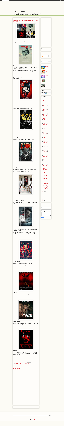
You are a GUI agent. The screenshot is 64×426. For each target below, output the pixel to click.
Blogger (34, 419)
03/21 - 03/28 (45, 154)
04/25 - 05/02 (45, 147)
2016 (43, 195)
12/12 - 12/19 (45, 106)
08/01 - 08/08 (45, 129)
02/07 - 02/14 (45, 161)
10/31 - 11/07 (45, 113)
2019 (43, 191)
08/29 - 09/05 (45, 124)
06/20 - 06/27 (45, 137)
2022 (43, 101)
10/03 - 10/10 (45, 118)
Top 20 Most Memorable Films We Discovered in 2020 (45, 175)
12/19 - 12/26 (45, 105)
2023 (43, 100)
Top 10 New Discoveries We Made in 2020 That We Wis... (45, 179)
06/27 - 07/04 (45, 136)
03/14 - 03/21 (45, 155)
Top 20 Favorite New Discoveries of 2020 (45, 183)
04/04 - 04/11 (45, 151)
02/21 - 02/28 (45, 159)
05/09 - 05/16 (45, 145)
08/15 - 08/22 (45, 127)
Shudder (23, 363)
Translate (48, 93)
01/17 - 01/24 (45, 165)
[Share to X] (29, 362)
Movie (21, 363)
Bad (17, 363)
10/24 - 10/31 (45, 114)
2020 (16, 363)
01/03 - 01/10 (45, 168)
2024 (43, 99)
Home (26, 407)
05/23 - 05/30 (45, 142)
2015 (43, 196)
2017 (43, 194)
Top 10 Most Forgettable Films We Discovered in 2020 (45, 171)
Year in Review (27, 363)
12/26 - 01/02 (45, 104)
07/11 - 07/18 (45, 133)
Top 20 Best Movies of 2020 (45, 188)
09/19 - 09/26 (45, 120)
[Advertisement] (31, 5)
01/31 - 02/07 (45, 163)
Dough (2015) (47, 79)
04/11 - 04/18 (45, 150)
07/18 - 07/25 (45, 132)
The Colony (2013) (47, 84)
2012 (43, 200)
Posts (43, 55)
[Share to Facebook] (30, 362)
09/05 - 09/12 (45, 123)
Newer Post (15, 407)
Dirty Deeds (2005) (47, 66)
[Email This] (27, 362)
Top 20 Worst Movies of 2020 (45, 186)
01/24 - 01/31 (45, 164)
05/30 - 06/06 (45, 141)
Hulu (19, 363)
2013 (43, 199)
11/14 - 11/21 (45, 110)
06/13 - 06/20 (45, 138)
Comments (44, 56)
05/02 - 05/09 (45, 146)
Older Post (36, 407)
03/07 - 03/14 (45, 156)
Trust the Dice (19, 11)
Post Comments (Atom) (28, 409)
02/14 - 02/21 (45, 160)
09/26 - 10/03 (45, 119)
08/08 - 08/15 (45, 128)
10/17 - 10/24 (45, 115)
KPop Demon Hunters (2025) (47, 75)
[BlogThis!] (28, 362)
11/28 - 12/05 (45, 109)
